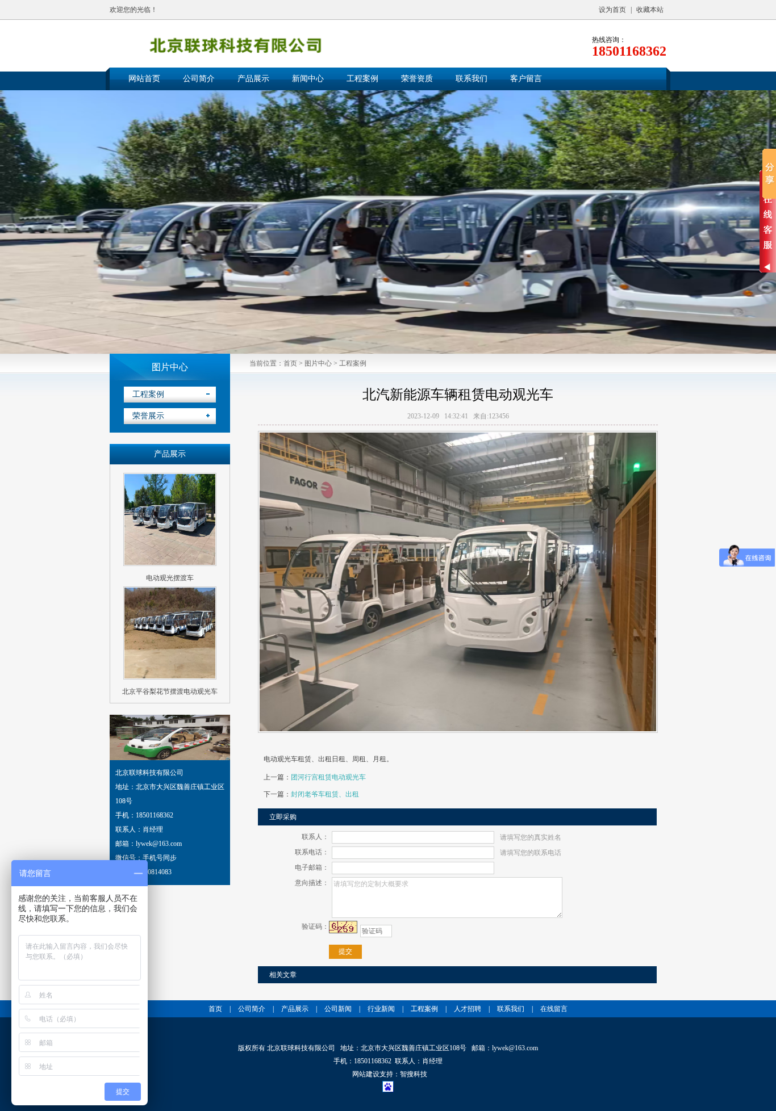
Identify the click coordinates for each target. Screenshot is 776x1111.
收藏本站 (650, 10)
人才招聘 (467, 1009)
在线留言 (554, 1009)
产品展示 (253, 78)
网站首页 (144, 78)
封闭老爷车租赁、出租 (325, 794)
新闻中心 (308, 78)
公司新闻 (338, 1009)
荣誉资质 (417, 78)
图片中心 (318, 363)
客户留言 (526, 78)
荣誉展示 (148, 416)
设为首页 (612, 10)
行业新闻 (381, 1009)
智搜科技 (413, 1074)
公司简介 (199, 78)
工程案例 (362, 78)
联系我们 (471, 78)
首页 (290, 363)
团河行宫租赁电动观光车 (328, 777)
